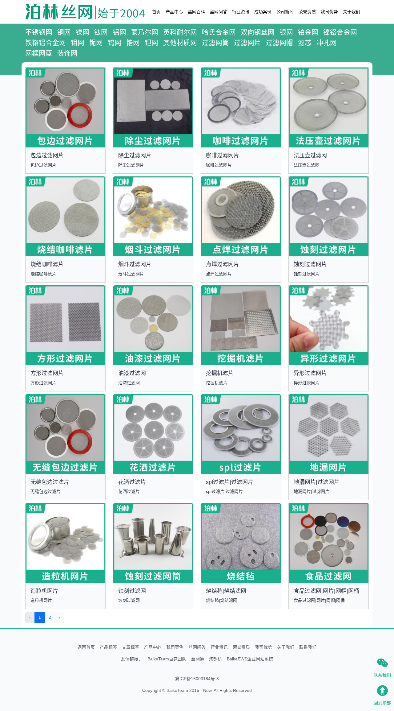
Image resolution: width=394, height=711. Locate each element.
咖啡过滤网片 (222, 155)
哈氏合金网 (219, 32)
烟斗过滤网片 (134, 264)
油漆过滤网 (132, 373)
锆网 (133, 43)
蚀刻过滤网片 (310, 264)
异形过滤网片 (310, 373)
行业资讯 (240, 11)
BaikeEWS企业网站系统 (250, 658)
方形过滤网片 (47, 373)
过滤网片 (247, 43)
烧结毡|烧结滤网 (226, 591)
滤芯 (305, 43)
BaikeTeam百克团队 (166, 658)
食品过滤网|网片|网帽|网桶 (326, 591)
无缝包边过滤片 (49, 482)
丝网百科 (196, 11)
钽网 (151, 43)
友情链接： (132, 658)
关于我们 (351, 11)
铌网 (96, 43)
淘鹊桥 (215, 658)
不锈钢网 (38, 32)
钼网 (77, 43)
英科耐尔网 (180, 32)
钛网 (101, 32)
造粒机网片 (44, 591)
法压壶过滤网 (310, 155)
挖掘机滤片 (220, 373)
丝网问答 (218, 11)
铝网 (119, 32)
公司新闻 (285, 11)
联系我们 (307, 647)
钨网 (114, 43)
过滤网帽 (279, 43)
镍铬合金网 (340, 32)
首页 (156, 11)
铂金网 (308, 32)
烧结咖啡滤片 (47, 264)
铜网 (64, 32)
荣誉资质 (307, 11)
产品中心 (174, 11)
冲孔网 (326, 43)
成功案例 (262, 11)
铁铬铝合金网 (45, 43)
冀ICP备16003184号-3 (197, 678)
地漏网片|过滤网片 (317, 482)
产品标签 (108, 647)
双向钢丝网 (258, 32)
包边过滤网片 (47, 155)
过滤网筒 (215, 43)
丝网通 (197, 658)
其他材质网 (180, 43)
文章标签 (130, 647)
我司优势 (329, 11)
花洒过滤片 (132, 482)
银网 (286, 32)
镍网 (82, 32)
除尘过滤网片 (134, 155)
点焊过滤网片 (222, 264)
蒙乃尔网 (144, 32)
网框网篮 (38, 53)
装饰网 (67, 53)
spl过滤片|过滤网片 (229, 482)
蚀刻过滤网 (132, 591)
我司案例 (174, 647)
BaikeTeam (177, 690)
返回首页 (86, 647)
